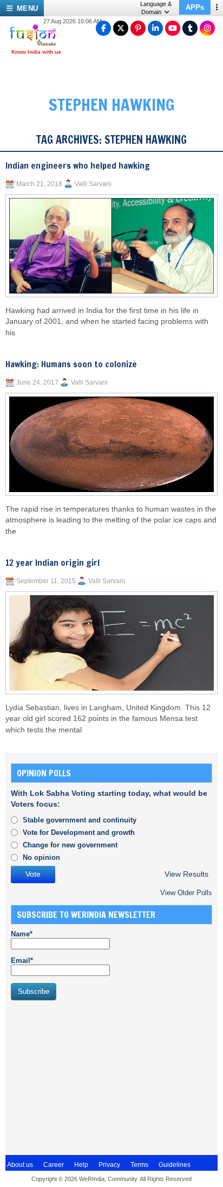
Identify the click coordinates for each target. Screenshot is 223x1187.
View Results (186, 874)
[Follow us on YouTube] (172, 28)
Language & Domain (156, 8)
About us (20, 1165)
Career (53, 1165)
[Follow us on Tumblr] (190, 28)
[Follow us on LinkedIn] (155, 28)
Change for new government (70, 845)
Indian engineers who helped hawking (77, 165)
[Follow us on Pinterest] (138, 28)
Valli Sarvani (93, 184)
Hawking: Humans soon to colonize (71, 364)
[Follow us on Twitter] (120, 28)
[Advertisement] (92, 1076)
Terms (139, 1165)
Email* (22, 960)
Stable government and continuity (79, 820)
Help (81, 1165)
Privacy (109, 1165)
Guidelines (175, 1165)
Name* (21, 934)
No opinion (41, 857)
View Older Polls (186, 893)
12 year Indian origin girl (52, 563)
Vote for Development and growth (79, 832)
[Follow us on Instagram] (207, 28)
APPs (195, 7)
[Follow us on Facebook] (103, 28)
